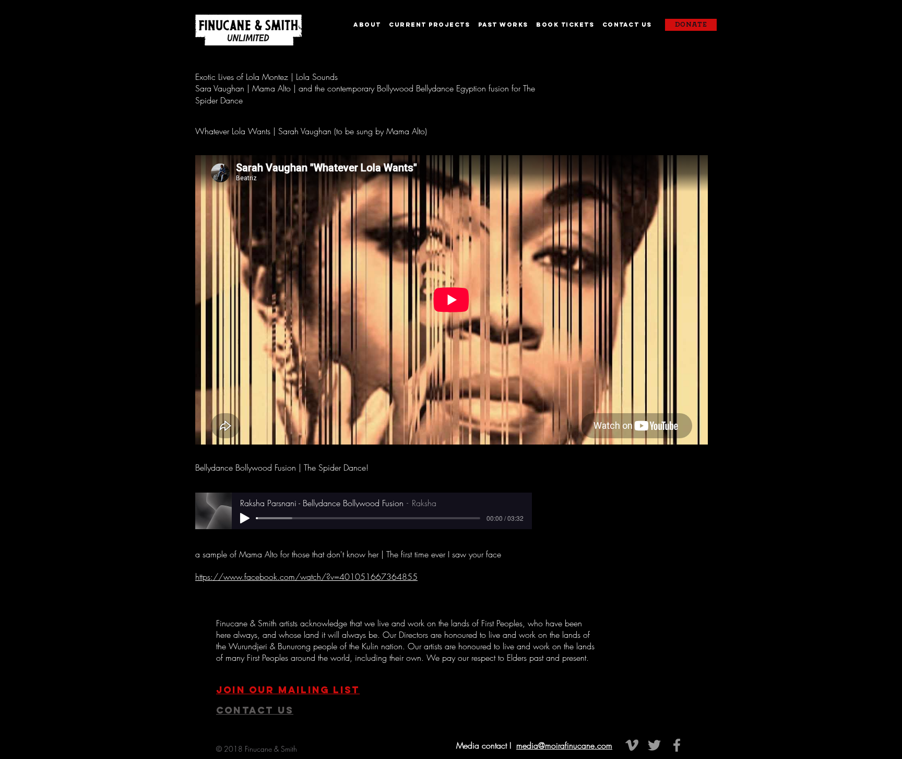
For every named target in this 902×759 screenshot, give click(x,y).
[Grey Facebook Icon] (676, 745)
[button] (371, 24)
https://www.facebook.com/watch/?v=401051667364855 (306, 576)
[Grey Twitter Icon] (654, 745)
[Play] (245, 518)
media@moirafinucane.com (564, 745)
